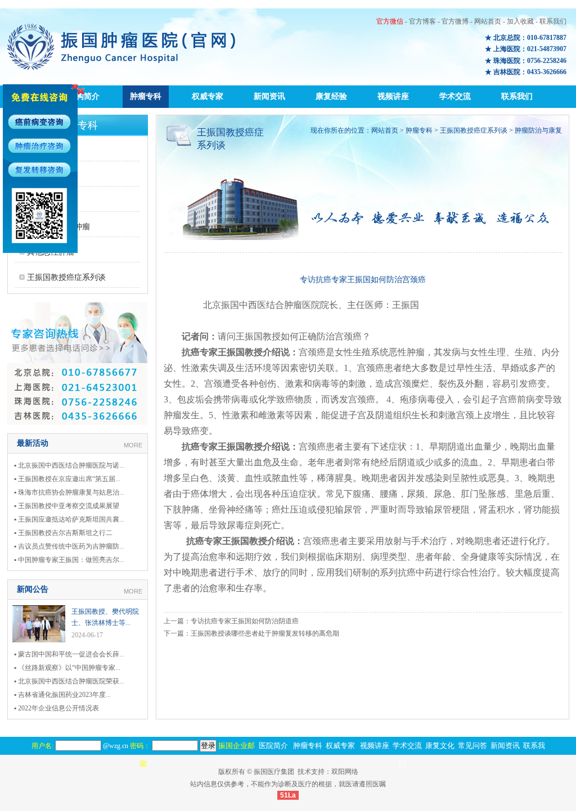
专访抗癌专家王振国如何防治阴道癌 (245, 621)
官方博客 (422, 21)
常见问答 (472, 745)
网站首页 (487, 21)
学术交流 (455, 96)
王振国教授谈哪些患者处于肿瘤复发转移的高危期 (265, 633)
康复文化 (439, 745)
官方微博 (455, 21)
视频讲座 (393, 96)
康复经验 (331, 96)
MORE (133, 445)
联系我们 (552, 21)
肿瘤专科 (145, 96)
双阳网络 (344, 772)
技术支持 (311, 772)
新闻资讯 (269, 96)
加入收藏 (520, 21)
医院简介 (273, 745)
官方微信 (389, 21)
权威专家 (207, 96)
